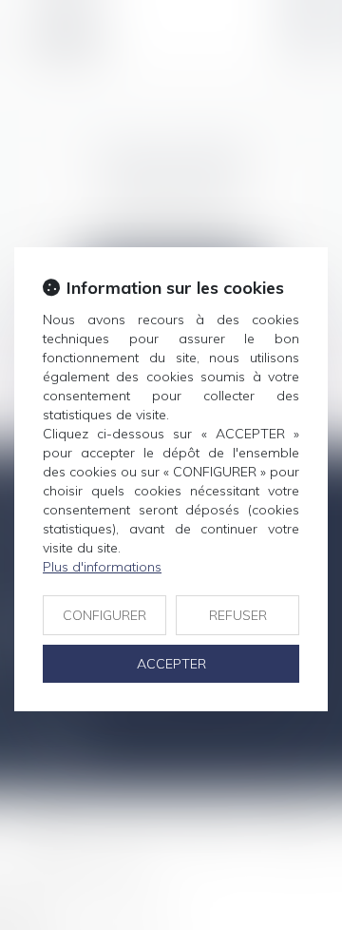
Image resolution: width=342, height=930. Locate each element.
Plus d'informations (102, 566)
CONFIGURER (104, 615)
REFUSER (238, 615)
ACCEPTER (171, 663)
